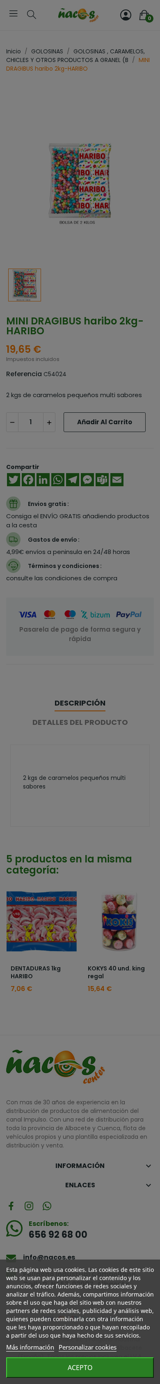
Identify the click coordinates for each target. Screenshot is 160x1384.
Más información (30, 1347)
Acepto (80, 1367)
